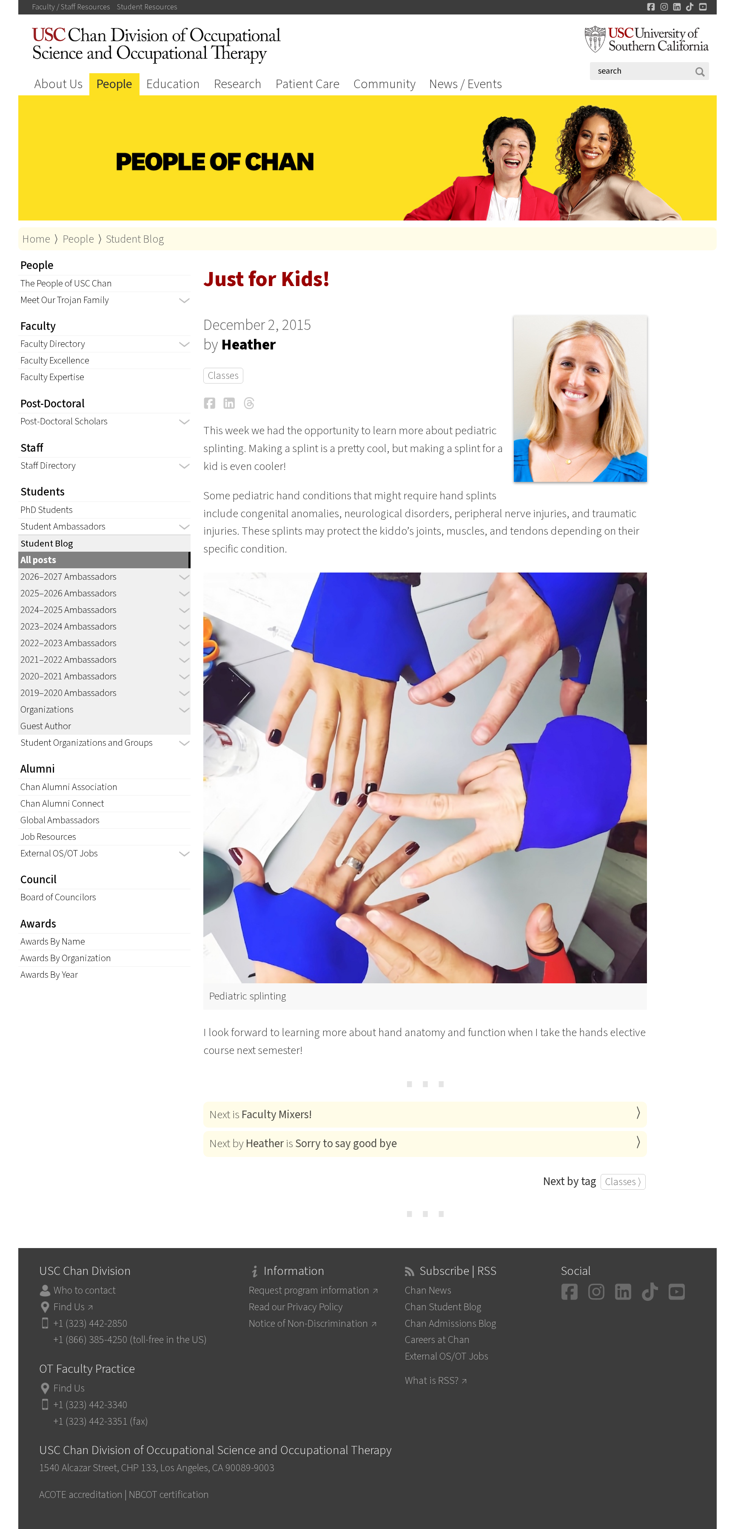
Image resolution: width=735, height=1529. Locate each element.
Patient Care (307, 84)
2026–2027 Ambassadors (68, 577)
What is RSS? (432, 1380)
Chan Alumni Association (68, 787)
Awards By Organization (65, 958)
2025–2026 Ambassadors (68, 593)
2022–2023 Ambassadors (68, 643)
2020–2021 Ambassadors (68, 676)
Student (147, 7)
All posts (38, 560)
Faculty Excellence (54, 360)
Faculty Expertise (52, 377)
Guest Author (45, 726)
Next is (260, 1114)
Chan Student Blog (443, 1307)
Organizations (47, 709)
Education (173, 84)
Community (384, 84)
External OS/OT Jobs (59, 853)
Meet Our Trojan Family (64, 300)
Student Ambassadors (62, 526)
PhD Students (46, 510)
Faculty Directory (52, 344)
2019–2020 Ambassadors (68, 693)
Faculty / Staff (71, 7)
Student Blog (135, 239)
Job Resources (48, 837)
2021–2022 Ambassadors (68, 660)
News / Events (465, 84)
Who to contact (85, 1290)
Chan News (428, 1290)
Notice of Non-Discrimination (308, 1323)
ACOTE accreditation (80, 1494)
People (114, 84)
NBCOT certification (169, 1494)
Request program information (309, 1290)
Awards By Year (49, 975)
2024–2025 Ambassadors (68, 610)
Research (238, 84)
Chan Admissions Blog (450, 1323)
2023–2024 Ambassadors (68, 626)
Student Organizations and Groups (86, 743)
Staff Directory (48, 465)
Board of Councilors (58, 897)
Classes (223, 375)
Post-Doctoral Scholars (64, 421)
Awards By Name (52, 941)
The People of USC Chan (66, 283)
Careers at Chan (437, 1339)
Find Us (69, 1307)
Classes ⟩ (623, 1181)
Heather (248, 344)
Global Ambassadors (60, 820)
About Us (58, 84)
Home (36, 239)
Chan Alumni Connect (62, 803)
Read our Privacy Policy (296, 1307)
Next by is (303, 1143)
